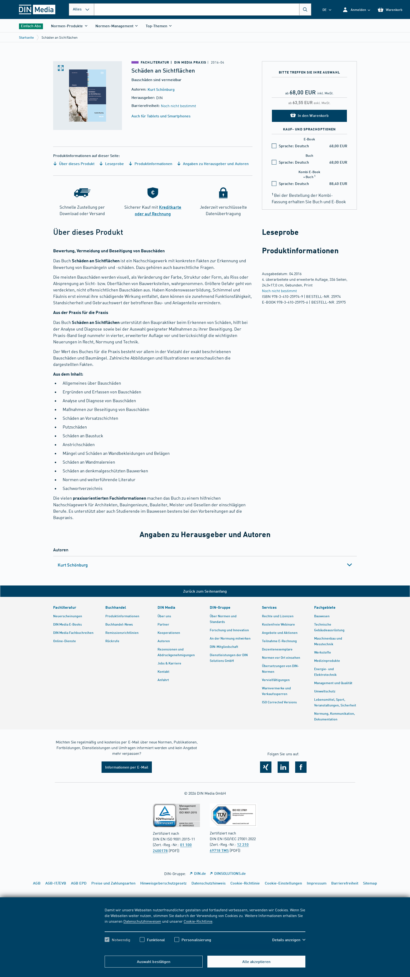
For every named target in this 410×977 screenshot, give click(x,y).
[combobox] (202, 9)
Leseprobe (114, 163)
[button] (356, 9)
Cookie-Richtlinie (198, 921)
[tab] (205, 564)
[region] (205, 929)
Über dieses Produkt (76, 163)
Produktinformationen (153, 163)
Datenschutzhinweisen (142, 921)
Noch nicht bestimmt (178, 105)
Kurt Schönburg (161, 89)
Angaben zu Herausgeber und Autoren (215, 163)
